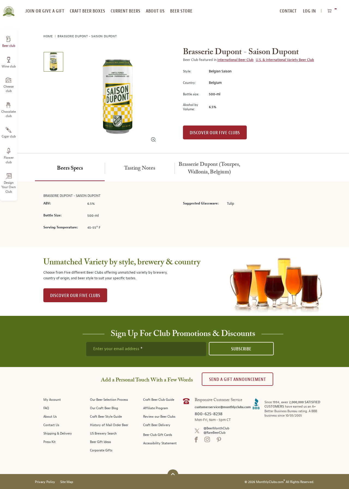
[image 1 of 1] (53, 63)
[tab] (70, 168)
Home (48, 36)
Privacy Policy (45, 482)
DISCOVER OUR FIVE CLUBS (75, 295)
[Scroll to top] (172, 474)
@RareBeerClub (214, 433)
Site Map (66, 482)
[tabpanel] (174, 214)
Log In (309, 11)
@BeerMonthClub (216, 428)
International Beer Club (235, 60)
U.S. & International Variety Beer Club (285, 60)
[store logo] (8, 8)
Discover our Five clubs (215, 132)
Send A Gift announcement (237, 379)
